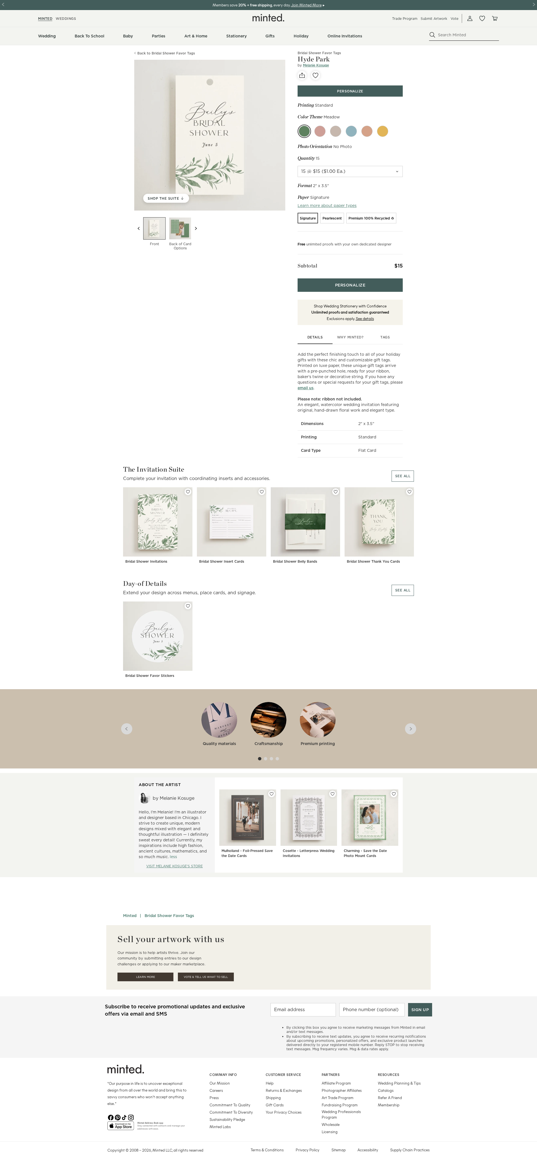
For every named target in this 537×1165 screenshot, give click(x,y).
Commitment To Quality (229, 1104)
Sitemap (338, 1149)
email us (306, 388)
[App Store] (120, 1128)
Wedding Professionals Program (341, 1114)
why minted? (350, 337)
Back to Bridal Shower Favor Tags (166, 53)
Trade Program (404, 18)
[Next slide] (195, 228)
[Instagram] (131, 1117)
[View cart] (494, 18)
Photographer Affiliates (342, 1090)
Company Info (223, 1074)
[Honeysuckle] (382, 131)
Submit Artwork (434, 18)
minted (45, 18)
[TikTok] (124, 1117)
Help (270, 1083)
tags (385, 337)
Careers (216, 1090)
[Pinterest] (117, 1117)
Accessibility (367, 1149)
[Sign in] (469, 18)
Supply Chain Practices (410, 1149)
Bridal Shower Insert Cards (221, 561)
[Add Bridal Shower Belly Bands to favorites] (335, 491)
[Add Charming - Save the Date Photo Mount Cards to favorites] (393, 794)
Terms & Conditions (267, 1149)
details (315, 337)
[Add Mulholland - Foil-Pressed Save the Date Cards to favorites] (271, 794)
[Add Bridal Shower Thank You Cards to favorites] (409, 491)
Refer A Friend (390, 1097)
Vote (454, 18)
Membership (388, 1104)
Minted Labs (220, 1126)
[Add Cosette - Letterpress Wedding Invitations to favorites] (332, 794)
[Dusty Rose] (320, 131)
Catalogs (386, 1090)
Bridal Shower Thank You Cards (373, 561)
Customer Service (283, 1074)
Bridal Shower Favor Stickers (149, 676)
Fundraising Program (340, 1104)
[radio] (308, 218)
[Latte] (335, 131)
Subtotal (307, 266)
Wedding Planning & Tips (399, 1083)
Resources (388, 1074)
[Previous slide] (138, 228)
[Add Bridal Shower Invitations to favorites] (188, 491)
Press (214, 1097)
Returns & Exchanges (284, 1090)
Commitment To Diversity (231, 1112)
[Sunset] (367, 131)
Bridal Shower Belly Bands (295, 561)
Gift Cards (275, 1104)
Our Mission (219, 1083)
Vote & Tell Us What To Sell (206, 976)
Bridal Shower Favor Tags (169, 915)
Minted (129, 915)
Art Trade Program (338, 1097)
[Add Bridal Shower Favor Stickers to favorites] (188, 606)
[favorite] (315, 75)
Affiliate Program (336, 1083)
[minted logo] (268, 18)
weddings (66, 18)
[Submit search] (432, 35)
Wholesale (331, 1124)
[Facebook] (110, 1117)
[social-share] (302, 75)
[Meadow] (304, 131)
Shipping (273, 1097)
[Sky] (351, 131)
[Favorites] (482, 18)
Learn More (145, 976)
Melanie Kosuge (316, 65)
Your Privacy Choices (284, 1112)
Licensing (330, 1131)
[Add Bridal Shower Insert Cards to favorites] (261, 491)
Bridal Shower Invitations (146, 561)
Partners (331, 1074)
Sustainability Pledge (227, 1119)
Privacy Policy (307, 1149)
